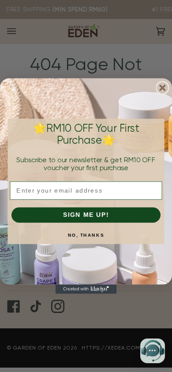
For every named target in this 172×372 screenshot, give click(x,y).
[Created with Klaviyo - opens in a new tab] (86, 289)
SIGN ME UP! (86, 215)
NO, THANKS (86, 235)
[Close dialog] (162, 87)
